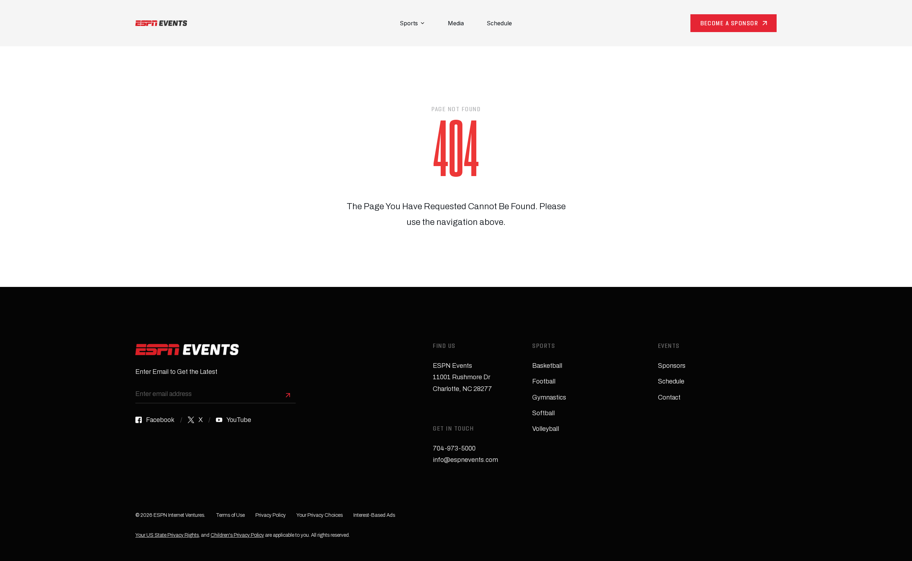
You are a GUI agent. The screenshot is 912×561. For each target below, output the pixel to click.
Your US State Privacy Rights (167, 535)
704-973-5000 (454, 448)
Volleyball (545, 428)
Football (543, 381)
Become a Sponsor (729, 24)
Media (456, 23)
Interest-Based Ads (374, 515)
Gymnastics (549, 397)
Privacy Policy (270, 515)
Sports (409, 23)
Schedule (499, 23)
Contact (669, 397)
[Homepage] (161, 23)
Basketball (547, 365)
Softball (543, 413)
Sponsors (671, 365)
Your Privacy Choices (319, 515)
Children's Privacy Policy (237, 535)
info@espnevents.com (465, 459)
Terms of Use (230, 515)
